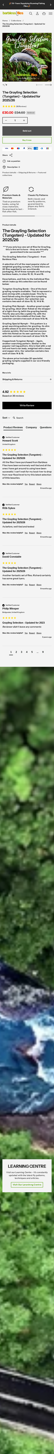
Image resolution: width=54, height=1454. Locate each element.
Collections (16, 20)
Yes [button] (26, 484)
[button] (30, 13)
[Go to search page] (30, 13)
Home (5, 20)
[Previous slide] (3, 4)
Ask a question (13, 161)
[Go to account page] (37, 13)
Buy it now (27, 140)
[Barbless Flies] (13, 13)
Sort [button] (5, 417)
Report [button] (32, 484)
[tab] (13, 428)
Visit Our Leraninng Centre (27, 1184)
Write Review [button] (27, 405)
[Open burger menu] (50, 13)
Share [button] (38, 484)
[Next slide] (48, 85)
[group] (27, 392)
